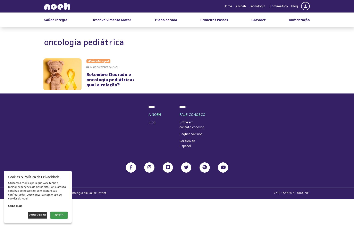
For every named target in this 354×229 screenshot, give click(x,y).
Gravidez (258, 20)
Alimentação (299, 20)
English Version (190, 134)
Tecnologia (257, 6)
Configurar (37, 215)
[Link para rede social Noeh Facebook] (131, 167)
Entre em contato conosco (191, 124)
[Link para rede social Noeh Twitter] (186, 167)
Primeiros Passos (214, 20)
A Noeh (240, 6)
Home (228, 6)
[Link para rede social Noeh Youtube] (223, 167)
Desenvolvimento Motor (111, 20)
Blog (294, 6)
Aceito (59, 215)
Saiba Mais (15, 206)
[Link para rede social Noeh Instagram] (149, 167)
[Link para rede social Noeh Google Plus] (205, 167)
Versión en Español (187, 143)
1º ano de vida (165, 20)
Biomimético (278, 6)
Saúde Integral (56, 20)
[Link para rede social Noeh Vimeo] (168, 167)
